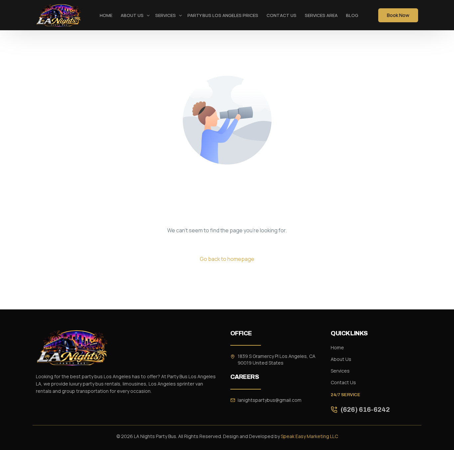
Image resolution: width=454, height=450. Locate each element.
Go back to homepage (227, 259)
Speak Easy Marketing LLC (309, 436)
